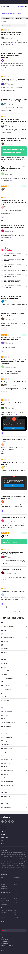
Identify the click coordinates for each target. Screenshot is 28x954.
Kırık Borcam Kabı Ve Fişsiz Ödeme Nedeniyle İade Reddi (13, 852)
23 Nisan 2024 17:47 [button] (8, 557)
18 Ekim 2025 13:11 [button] (7, 319)
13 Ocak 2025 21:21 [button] (7, 445)
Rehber (3, 834)
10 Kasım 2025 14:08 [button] (8, 301)
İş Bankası (3, 879)
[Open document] (2, 328)
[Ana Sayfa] (6, 6)
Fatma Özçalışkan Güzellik (6, 910)
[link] (2, 93)
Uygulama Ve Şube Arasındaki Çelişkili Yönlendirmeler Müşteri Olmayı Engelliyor (13, 168)
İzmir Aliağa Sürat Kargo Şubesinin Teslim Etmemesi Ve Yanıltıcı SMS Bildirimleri (14, 856)
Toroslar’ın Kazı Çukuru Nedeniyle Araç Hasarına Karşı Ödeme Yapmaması (14, 869)
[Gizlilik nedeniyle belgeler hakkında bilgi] (2, 47)
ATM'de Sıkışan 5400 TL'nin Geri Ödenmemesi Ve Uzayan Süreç (14, 863)
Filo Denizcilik (4, 915)
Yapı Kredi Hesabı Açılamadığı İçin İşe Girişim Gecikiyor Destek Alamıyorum (13, 226)
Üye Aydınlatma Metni (6, 934)
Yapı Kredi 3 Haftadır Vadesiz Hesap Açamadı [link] (12, 463)
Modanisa (3, 894)
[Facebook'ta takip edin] (9, 821)
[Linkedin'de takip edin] (12, 821)
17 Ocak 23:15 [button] (6, 174)
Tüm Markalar (4, 886)
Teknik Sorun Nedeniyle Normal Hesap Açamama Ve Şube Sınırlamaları (13, 80)
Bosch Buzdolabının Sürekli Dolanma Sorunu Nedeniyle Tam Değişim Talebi (14, 861)
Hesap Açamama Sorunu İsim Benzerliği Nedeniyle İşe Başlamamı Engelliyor (13, 139)
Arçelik (2, 896)
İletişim (3, 843)
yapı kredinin (19, 18)
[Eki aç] (14, 423)
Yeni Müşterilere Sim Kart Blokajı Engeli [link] (13, 382)
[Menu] (26, 6)
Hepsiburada (16, 894)
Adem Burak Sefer (18, 915)
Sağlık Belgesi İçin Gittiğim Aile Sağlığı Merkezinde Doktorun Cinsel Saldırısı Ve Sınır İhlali (14, 865)
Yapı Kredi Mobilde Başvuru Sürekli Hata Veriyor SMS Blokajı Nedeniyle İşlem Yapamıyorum (13, 361)
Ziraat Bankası (17, 880)
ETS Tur (16, 900)
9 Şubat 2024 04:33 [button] (8, 595)
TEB (2, 882)
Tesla (15, 912)
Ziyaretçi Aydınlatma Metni (7, 937)
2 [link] (15, 611)
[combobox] (14, 25)
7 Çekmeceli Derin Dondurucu (7, 923)
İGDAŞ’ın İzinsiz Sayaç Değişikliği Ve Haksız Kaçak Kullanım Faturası (14, 867)
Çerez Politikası (4, 943)
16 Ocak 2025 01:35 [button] (7, 408)
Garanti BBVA (17, 877)
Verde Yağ (16, 917)
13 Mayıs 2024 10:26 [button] (8, 521)
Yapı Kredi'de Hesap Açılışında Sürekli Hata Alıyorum (13, 314)
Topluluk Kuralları (5, 941)
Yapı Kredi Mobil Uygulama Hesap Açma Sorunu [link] (13, 440)
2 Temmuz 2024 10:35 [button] (8, 502)
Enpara (15, 882)
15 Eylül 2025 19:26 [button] (7, 343)
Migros (15, 898)
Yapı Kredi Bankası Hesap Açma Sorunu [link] (13, 517)
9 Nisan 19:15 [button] (6, 144)
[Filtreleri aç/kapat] (26, 22)
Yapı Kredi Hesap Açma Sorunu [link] (11, 569)
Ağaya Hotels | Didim (5, 914)
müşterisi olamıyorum (8, 18)
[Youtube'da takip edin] (6, 821)
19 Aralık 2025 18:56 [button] (7, 207)
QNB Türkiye (4, 877)
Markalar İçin (4, 828)
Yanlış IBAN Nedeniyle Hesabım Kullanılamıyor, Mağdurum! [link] (11, 338)
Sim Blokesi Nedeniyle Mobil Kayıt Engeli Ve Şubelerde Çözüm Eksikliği (14, 100)
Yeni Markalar (4, 888)
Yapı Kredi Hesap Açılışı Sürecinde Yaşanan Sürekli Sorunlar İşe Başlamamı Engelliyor (13, 202)
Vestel (15, 896)
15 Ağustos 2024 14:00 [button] (8, 467)
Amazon (16, 902)
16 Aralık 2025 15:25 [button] (7, 231)
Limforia (3, 917)
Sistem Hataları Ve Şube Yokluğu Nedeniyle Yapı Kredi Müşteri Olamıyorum (11, 55)
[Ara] (23, 6)
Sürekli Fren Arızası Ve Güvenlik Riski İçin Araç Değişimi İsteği (14, 858)
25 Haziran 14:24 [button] (7, 84)
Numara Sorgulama (5, 900)
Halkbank (3, 880)
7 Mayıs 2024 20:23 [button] (8, 536)
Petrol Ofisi (3, 912)
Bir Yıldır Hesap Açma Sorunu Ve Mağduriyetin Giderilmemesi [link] (11, 297)
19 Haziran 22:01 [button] (7, 104)
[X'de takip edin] (2, 821)
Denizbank (16, 879)
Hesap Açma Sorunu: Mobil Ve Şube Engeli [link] (12, 403)
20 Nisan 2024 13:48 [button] (8, 573)
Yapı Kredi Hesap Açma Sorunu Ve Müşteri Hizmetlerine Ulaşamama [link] (12, 553)
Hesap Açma (20, 9)
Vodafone (3, 902)
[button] (5, 30)
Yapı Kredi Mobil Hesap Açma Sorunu (12, 591)
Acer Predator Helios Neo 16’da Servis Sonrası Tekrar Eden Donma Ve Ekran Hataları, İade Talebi (14, 854)
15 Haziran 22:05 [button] (7, 126)
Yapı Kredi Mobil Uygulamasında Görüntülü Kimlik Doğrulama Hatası (12, 33)
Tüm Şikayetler (4, 871)
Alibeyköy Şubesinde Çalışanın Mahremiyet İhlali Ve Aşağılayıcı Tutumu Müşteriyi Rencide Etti (13, 121)
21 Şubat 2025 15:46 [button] (8, 385)
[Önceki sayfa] (8, 611)
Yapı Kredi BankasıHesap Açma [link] (11, 14)
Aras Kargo (3, 898)
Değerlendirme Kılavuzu (7, 945)
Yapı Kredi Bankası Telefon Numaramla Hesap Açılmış (13, 497)
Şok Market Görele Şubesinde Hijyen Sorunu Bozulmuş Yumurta (14, 859)
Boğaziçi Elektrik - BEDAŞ (19, 914)
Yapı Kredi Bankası (12, 9)
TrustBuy (3, 950)
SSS (2, 840)
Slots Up (16, 910)
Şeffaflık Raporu (5, 837)
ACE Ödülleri (4, 831)
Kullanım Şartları (5, 939)
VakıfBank (3, 884)
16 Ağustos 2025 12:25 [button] (8, 367)
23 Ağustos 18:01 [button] (7, 38)
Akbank (16, 884)
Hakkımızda (4, 826)
